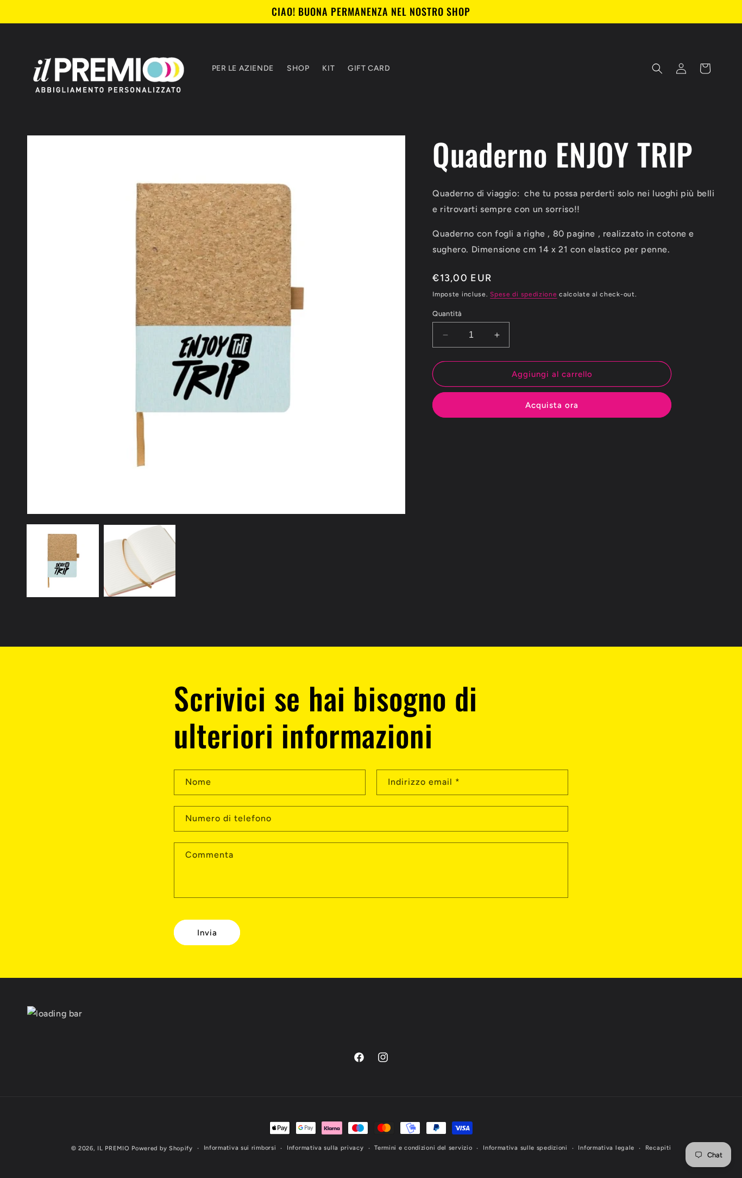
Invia (207, 932)
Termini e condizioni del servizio (423, 1147)
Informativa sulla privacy (325, 1147)
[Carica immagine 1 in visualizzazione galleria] (62, 560)
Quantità (447, 313)
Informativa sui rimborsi (240, 1147)
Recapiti (658, 1147)
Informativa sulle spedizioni (525, 1147)
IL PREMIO (113, 1148)
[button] (657, 68)
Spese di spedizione (523, 294)
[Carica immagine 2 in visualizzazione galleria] (139, 560)
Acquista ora (551, 405)
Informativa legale (606, 1147)
